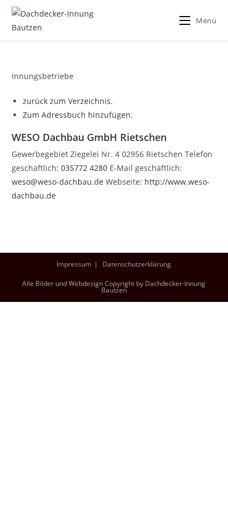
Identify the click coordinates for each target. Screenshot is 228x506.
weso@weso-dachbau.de (57, 181)
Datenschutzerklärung (136, 264)
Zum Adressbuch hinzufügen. (78, 114)
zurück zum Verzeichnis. (68, 101)
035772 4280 (84, 168)
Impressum (73, 264)
